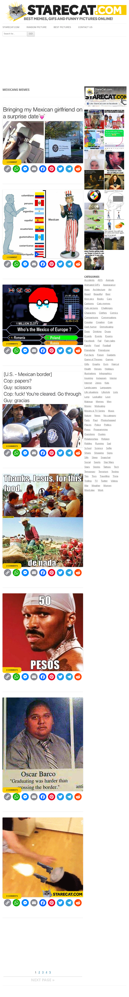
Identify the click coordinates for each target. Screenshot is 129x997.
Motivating (100, 406)
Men (109, 401)
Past (95, 420)
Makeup (88, 401)
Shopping (99, 453)
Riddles (88, 443)
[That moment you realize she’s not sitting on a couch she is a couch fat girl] (114, 180)
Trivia (115, 476)
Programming (101, 429)
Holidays (109, 369)
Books (100, 299)
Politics (107, 425)
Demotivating (106, 327)
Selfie (109, 448)
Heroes (98, 369)
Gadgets (111, 355)
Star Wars (109, 462)
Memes (100, 401)
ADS (100, 280)
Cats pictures (91, 308)
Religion (105, 439)
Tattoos (107, 467)
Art (109, 289)
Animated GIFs (92, 285)
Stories (96, 467)
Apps (87, 289)
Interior (113, 378)
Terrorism (103, 471)
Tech (116, 467)
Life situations (91, 392)
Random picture (37, 27)
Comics (114, 313)
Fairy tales (109, 341)
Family (87, 345)
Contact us (85, 27)
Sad (109, 443)
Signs (110, 453)
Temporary (89, 471)
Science (99, 448)
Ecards (88, 336)
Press (87, 429)
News (97, 415)
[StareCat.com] (64, 11)
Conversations (108, 317)
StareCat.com (11, 27)
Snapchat (105, 457)
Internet (88, 383)
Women (107, 485)
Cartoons (89, 303)
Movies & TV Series (94, 411)
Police (98, 425)
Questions (89, 434)
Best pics (89, 299)
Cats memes (103, 303)
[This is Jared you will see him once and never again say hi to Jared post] (114, 240)
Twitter (104, 481)
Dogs (87, 331)
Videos (114, 481)
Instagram (101, 378)
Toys (94, 476)
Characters (90, 313)
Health (87, 369)
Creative (100, 322)
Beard (87, 294)
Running (99, 443)
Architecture (99, 289)
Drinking (97, 331)
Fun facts (89, 355)
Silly (86, 457)
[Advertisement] (64, 60)
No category (110, 415)
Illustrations (90, 373)
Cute (110, 322)
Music (111, 411)
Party (87, 420)
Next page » (43, 979)
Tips (86, 476)
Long (86, 397)
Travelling (104, 476)
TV (96, 481)
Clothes (103, 313)
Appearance (109, 285)
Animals (110, 280)
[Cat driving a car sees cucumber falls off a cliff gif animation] (94, 240)
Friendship (89, 350)
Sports (97, 462)
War (86, 485)
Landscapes (90, 387)
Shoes (87, 453)
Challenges (107, 308)
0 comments (12, 446)
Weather (96, 485)
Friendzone (104, 350)
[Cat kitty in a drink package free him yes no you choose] (94, 119)
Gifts (86, 364)
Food (97, 345)
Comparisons (91, 317)
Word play (89, 490)
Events (98, 336)
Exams (109, 336)
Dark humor (90, 327)
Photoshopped (108, 420)
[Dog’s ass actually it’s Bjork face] (94, 159)
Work (100, 490)
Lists (115, 392)
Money (87, 406)
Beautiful (98, 294)
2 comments (12, 344)
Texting (115, 471)
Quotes (102, 434)
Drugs (108, 331)
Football (107, 345)
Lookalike (97, 397)
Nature (87, 415)
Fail (99, 341)
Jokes (98, 383)
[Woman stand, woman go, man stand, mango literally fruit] (114, 220)
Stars (87, 467)
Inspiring (88, 378)
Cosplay (88, 322)
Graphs (96, 364)
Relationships (91, 439)
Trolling (88, 481)
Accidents (89, 280)
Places (87, 425)
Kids (107, 383)
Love (107, 397)
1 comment (12, 162)
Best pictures (62, 27)
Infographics (105, 373)
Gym (105, 364)
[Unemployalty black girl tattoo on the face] (114, 159)
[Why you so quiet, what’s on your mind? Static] (114, 200)
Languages (105, 387)
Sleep (95, 457)
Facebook (89, 341)
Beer (108, 294)
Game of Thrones (93, 359)
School (87, 448)
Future (100, 355)
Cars (109, 299)
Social (87, 462)
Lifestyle (105, 392)
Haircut (115, 364)
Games (109, 359)
